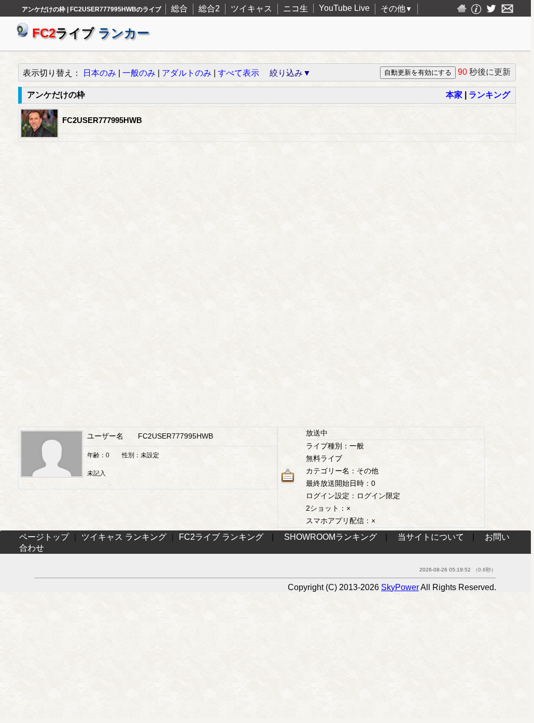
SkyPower (400, 587)
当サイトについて (431, 537)
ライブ (90, 33)
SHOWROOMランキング (330, 537)
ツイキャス (251, 8)
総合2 (209, 8)
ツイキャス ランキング (123, 537)
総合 (179, 8)
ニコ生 (295, 8)
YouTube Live (344, 8)
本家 (454, 94)
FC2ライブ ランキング (221, 537)
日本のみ (99, 73)
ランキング (489, 94)
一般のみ (139, 73)
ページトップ (44, 537)
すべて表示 (238, 73)
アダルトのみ (187, 73)
